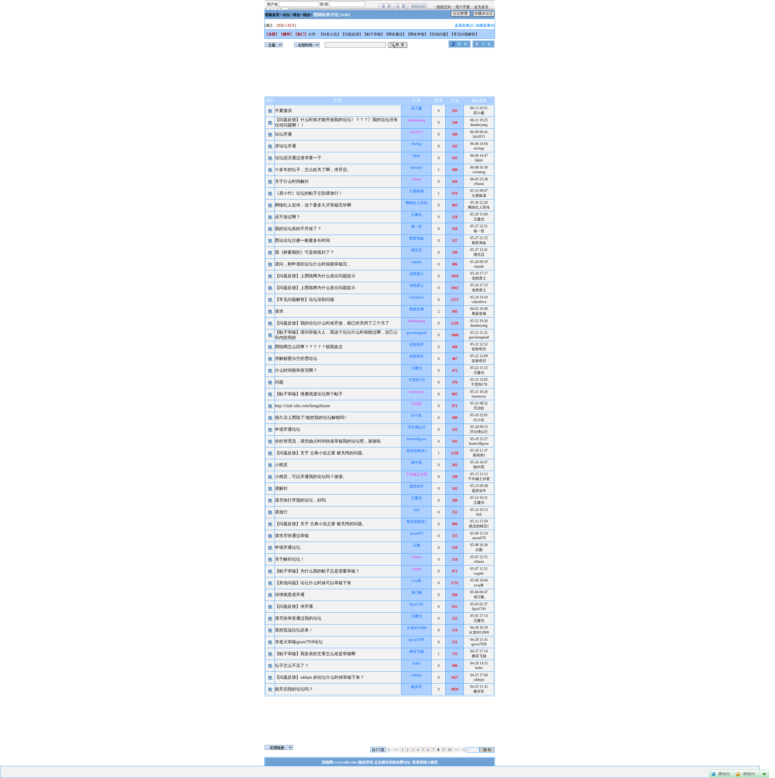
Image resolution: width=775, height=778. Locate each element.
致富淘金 (416, 238)
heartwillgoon (416, 439)
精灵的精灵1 (417, 451)
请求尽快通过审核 (292, 535)
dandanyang (416, 120)
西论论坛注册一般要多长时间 (302, 240)
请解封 (281, 488)
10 (449, 750)
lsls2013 (417, 132)
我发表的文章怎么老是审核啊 (327, 653)
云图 (416, 545)
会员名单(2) (464, 25)
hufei (416, 663)
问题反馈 (352, 34)
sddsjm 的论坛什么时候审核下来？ (332, 677)
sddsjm (416, 675)
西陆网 (327, 762)
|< (389, 750)
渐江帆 (416, 592)
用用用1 (479, 455)
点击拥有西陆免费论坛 (392, 762)
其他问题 (439, 34)
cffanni (416, 179)
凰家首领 (416, 309)
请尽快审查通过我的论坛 (298, 618)
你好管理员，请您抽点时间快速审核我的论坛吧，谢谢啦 (328, 441)
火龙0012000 (417, 628)
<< (396, 750)
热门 (301, 34)
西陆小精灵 (286, 25)
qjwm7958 (416, 640)
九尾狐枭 (416, 191)
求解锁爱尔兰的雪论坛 (296, 358)
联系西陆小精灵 (425, 762)
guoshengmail (417, 333)
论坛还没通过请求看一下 (298, 158)
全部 (271, 34)
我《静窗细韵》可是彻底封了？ (304, 252)
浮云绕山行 (416, 427)
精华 (286, 34)
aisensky (416, 167)
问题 (279, 382)
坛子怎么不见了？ (292, 665)
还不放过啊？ (287, 217)
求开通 (306, 606)
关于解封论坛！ (290, 559)
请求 (279, 311)
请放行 (281, 512)
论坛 (286, 15)
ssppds (416, 569)
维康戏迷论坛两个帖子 (321, 394)
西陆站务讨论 (326, 14)
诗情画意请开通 (290, 594)
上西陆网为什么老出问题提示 (327, 276)
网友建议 (395, 34)
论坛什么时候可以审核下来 (325, 583)
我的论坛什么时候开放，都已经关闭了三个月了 (344, 323)
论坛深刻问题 (321, 299)
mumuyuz (416, 392)
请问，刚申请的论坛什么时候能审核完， (313, 264)
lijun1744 (416, 604)
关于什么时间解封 (292, 181)
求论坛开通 (285, 146)
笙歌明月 (416, 344)
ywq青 (416, 581)
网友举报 (417, 34)
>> (457, 750)
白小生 (416, 415)
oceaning (479, 172)
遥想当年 (416, 486)
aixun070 (416, 533)
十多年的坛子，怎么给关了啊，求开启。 (313, 169)
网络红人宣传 (416, 203)
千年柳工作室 (416, 474)
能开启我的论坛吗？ (294, 689)
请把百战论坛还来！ (294, 630)
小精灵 (281, 465)
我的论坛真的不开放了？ (298, 228)
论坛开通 (283, 134)
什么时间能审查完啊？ (296, 370)
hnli (416, 510)
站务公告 (330, 34)
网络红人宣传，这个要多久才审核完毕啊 (313, 205)
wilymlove (416, 297)
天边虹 (416, 403)
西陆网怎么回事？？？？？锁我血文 (309, 346)
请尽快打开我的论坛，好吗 (300, 500)
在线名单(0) (485, 25)
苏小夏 (416, 108)
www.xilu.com (346, 762)
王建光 (416, 215)
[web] (345, 14)
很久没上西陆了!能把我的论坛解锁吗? (310, 417)
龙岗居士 (416, 274)
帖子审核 (373, 34)
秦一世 (416, 226)
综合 (296, 15)
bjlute (416, 155)
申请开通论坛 (287, 429)
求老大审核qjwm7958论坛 (299, 642)
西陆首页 (272, 15)
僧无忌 (416, 250)
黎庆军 (416, 687)
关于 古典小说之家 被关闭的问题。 (333, 453)
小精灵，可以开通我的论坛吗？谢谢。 (311, 476)
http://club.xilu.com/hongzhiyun (302, 406)
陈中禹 (416, 462)
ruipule (416, 262)
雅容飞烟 (416, 651)
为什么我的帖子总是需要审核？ (330, 571)
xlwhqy (416, 144)
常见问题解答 (464, 34)
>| (463, 750)
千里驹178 (416, 380)
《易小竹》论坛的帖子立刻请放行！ (309, 193)
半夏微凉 (283, 110)
